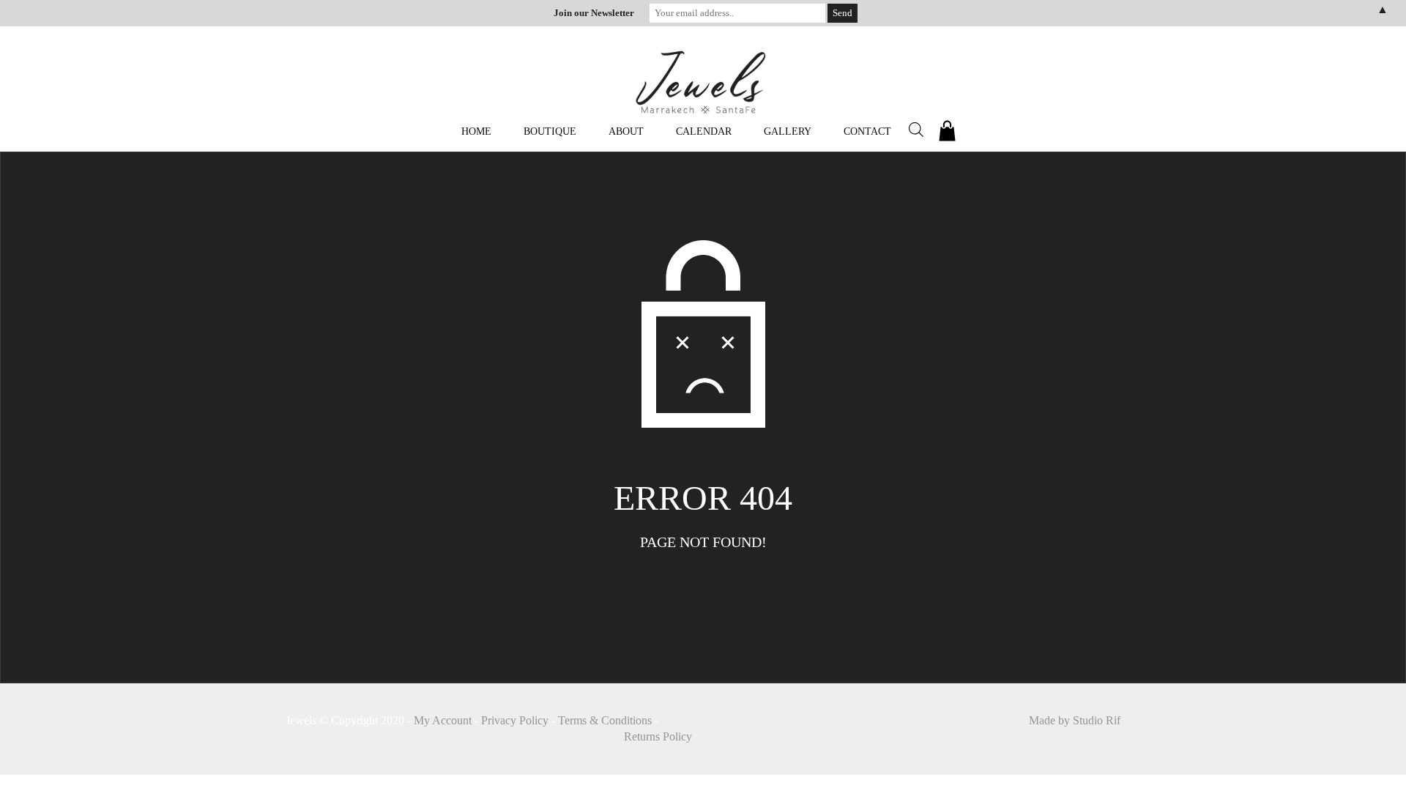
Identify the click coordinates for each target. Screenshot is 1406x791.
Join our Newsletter (594, 12)
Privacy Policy (514, 720)
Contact (867, 131)
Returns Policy (658, 736)
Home (476, 131)
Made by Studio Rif (1074, 720)
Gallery (787, 131)
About (626, 131)
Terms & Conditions (605, 720)
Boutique (550, 131)
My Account (443, 720)
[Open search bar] (916, 129)
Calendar (704, 131)
